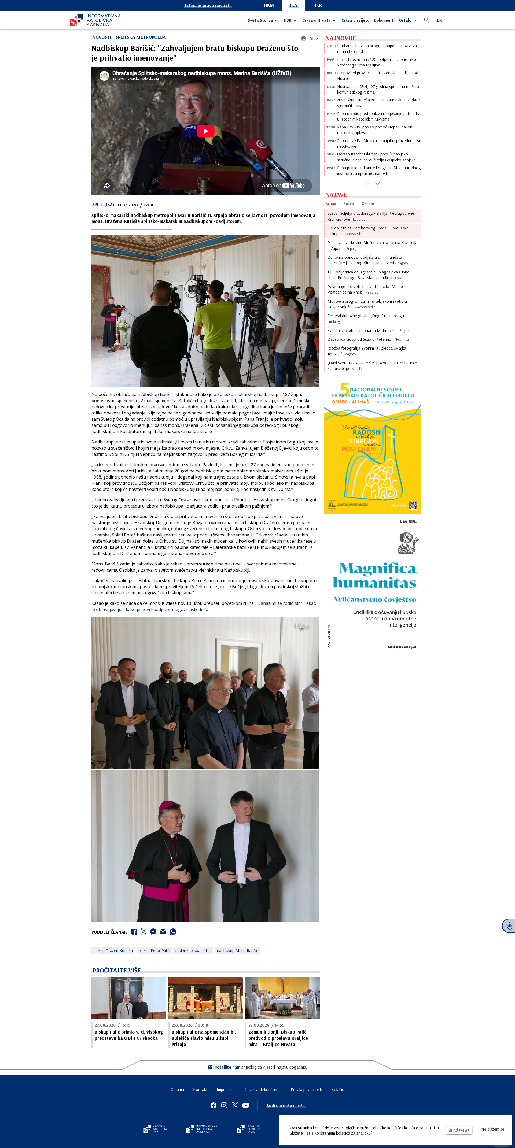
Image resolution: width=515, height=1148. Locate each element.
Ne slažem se (492, 1129)
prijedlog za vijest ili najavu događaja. (261, 1067)
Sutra (349, 203)
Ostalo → (371, 203)
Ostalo (405, 20)
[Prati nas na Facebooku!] (213, 1105)
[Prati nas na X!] (235, 1105)
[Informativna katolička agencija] (201, 1129)
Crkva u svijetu (355, 20)
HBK (288, 20)
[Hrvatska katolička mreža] (155, 1129)
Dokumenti (384, 20)
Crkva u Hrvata (316, 20)
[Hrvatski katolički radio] (249, 1129)
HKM (269, 5)
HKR (317, 5)
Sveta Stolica (260, 20)
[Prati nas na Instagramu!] (224, 1105)
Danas (330, 203)
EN (439, 20)
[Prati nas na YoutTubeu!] (245, 1105)
